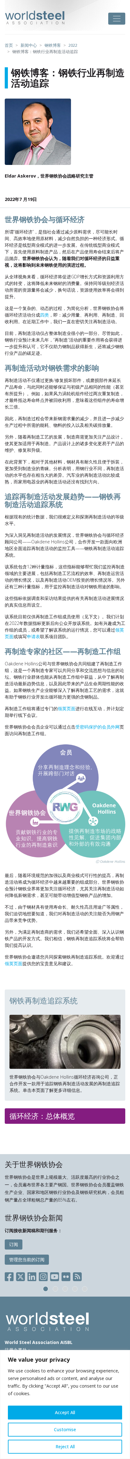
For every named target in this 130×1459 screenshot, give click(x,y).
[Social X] (20, 1275)
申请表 (33, 636)
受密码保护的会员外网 (97, 727)
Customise (65, 1429)
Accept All (65, 1412)
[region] (65, 1404)
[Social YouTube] (54, 1275)
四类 (44, 315)
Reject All (65, 1447)
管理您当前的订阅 (26, 1259)
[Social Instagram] (43, 1275)
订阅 (13, 1244)
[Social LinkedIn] (31, 1275)
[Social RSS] (77, 1275)
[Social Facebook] (10, 1275)
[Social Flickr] (66, 1275)
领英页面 (66, 708)
